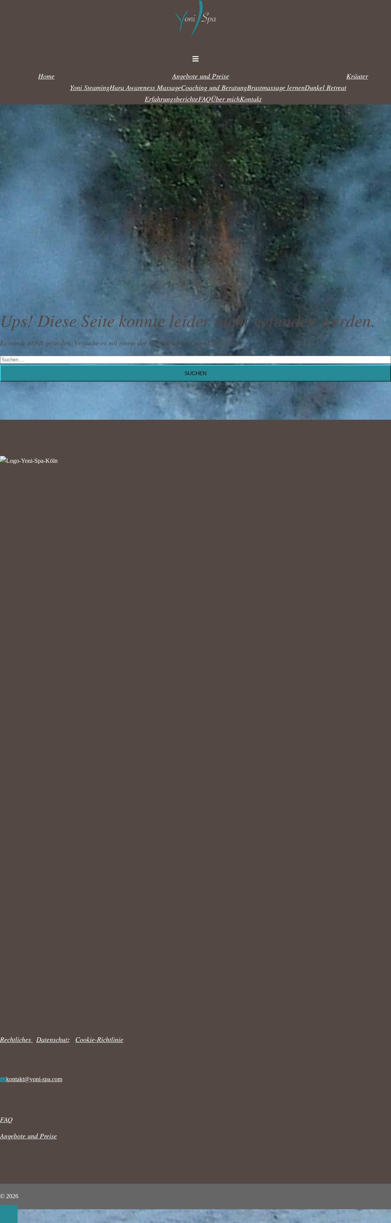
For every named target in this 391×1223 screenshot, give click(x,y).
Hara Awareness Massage (145, 87)
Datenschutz (53, 1039)
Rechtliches (16, 1039)
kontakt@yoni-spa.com (34, 1079)
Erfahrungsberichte (171, 98)
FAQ (204, 98)
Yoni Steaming (90, 87)
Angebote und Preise (200, 75)
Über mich (225, 98)
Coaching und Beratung (214, 87)
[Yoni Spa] (195, 42)
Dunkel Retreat (325, 87)
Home (46, 75)
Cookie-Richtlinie (99, 1039)
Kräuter (357, 75)
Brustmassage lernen (276, 87)
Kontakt (251, 98)
